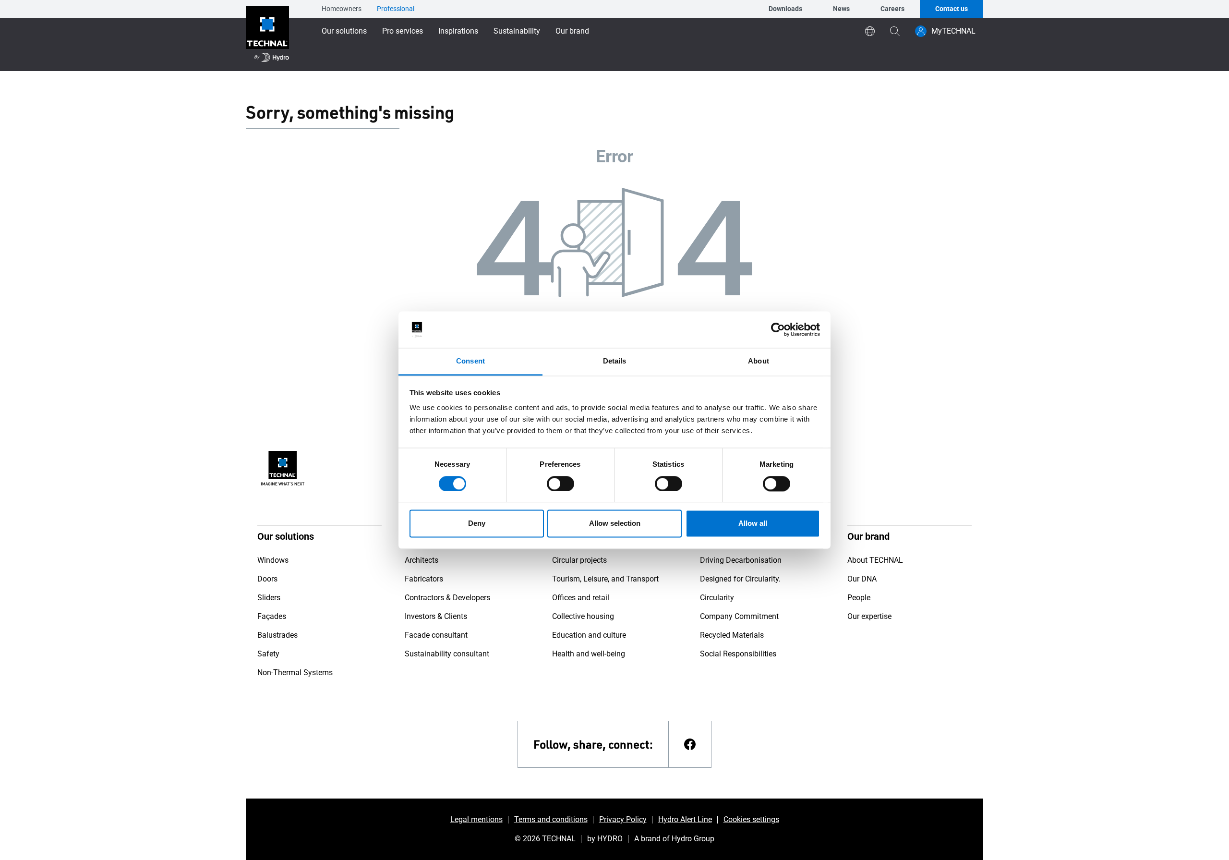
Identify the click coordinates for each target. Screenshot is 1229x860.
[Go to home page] (267, 35)
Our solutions (344, 31)
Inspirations (458, 31)
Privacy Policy (623, 819)
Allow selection (614, 524)
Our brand (572, 31)
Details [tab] (615, 361)
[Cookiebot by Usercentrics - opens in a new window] (778, 329)
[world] (869, 31)
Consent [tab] (470, 361)
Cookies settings (751, 819)
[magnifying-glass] (894, 31)
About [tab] (758, 361)
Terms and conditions (551, 819)
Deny (476, 524)
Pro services (402, 31)
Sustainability (517, 31)
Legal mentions (476, 819)
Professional (395, 8)
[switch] (560, 483)
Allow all (752, 524)
